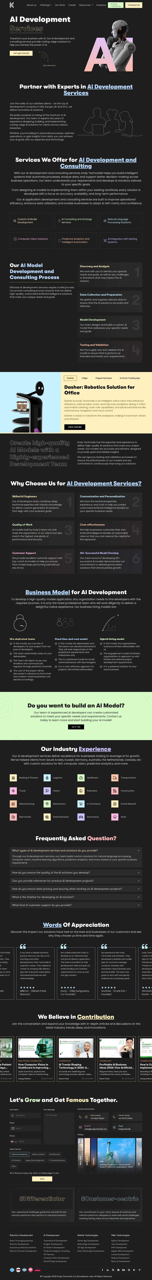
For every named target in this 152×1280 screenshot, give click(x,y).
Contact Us (134, 5)
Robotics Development (19, 1244)
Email (12, 1123)
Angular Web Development (122, 1251)
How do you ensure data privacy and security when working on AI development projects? (67, 888)
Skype (120, 1126)
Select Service (15, 1149)
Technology (36, 1061)
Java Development (119, 1244)
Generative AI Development (55, 1241)
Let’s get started (21, 53)
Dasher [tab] (70, 378)
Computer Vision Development (56, 1258)
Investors (101, 5)
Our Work (60, 5)
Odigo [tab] (85, 378)
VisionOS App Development (55, 1261)
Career (72, 5)
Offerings (45, 5)
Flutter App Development (88, 1241)
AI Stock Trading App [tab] (130, 378)
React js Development (120, 1261)
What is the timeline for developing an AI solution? (43, 897)
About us (31, 5)
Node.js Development (120, 1258)
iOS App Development (86, 1248)
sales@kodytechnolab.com (96, 1129)
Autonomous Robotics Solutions (23, 1248)
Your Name (14, 1110)
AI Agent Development (53, 1244)
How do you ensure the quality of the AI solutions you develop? (51, 872)
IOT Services (49, 1254)
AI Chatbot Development (54, 1248)
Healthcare (23, 1061)
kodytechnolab (124, 1129)
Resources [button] (85, 5)
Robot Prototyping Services (21, 1241)
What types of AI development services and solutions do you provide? (55, 850)
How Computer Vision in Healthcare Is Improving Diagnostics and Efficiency (35, 1067)
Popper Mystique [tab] (104, 378)
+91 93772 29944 (125, 1118)
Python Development (120, 1241)
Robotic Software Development (23, 1251)
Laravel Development (120, 1254)
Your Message (49, 1110)
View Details (75, 427)
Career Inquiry (124, 1115)
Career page (46, 1173)
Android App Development (88, 1244)
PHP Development (119, 1248)
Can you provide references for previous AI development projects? (53, 880)
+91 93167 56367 (97, 1118)
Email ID (88, 1126)
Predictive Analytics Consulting (57, 1251)
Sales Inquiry (95, 1115)
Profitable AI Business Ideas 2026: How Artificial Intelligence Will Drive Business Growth (116, 1069)
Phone (12, 1136)
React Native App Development (90, 1251)
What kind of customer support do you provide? (41, 905)
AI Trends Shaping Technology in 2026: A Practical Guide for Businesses (73, 1069)
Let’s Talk (76, 726)
